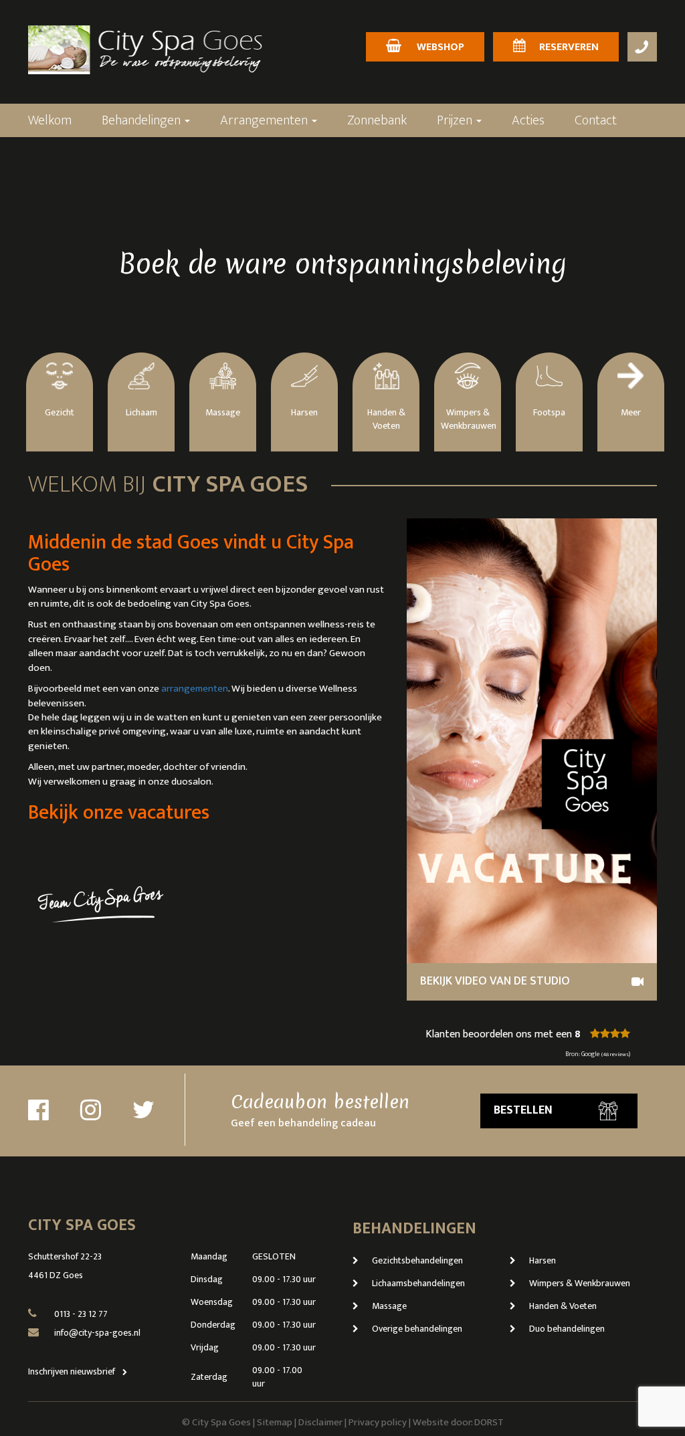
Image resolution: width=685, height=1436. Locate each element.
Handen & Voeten (563, 1306)
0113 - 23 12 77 (81, 1314)
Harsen (542, 1260)
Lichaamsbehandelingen (418, 1283)
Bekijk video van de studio (495, 981)
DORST (489, 1422)
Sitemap (274, 1422)
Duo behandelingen (567, 1328)
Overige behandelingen (417, 1328)
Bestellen (523, 1110)
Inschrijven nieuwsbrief (72, 1371)
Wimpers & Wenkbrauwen (579, 1283)
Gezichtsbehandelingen (417, 1260)
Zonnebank (377, 120)
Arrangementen (265, 120)
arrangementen (194, 688)
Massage (389, 1306)
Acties (528, 120)
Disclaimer (320, 1422)
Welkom (50, 120)
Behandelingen (142, 120)
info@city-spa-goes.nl (97, 1332)
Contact (596, 120)
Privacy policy (378, 1422)
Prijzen (456, 120)
